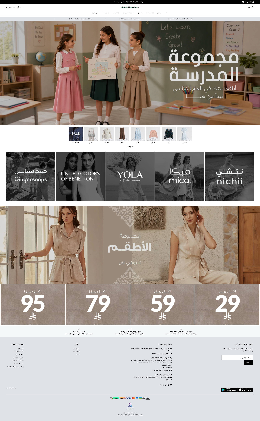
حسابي (77, 354)
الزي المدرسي (95, 13)
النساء (159, 13)
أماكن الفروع (19, 354)
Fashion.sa (9, 388)
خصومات (115, 13)
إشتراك (248, 362)
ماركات (167, 13)
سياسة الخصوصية (17, 360)
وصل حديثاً (106, 13)
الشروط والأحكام (18, 363)
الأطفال (140, 13)
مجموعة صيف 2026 (128, 13)
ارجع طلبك (76, 351)
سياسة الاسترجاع (18, 357)
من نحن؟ (20, 348)
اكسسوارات (149, 13)
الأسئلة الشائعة (18, 351)
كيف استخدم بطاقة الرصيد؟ (15, 366)
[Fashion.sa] (130, 7)
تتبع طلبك (76, 348)
